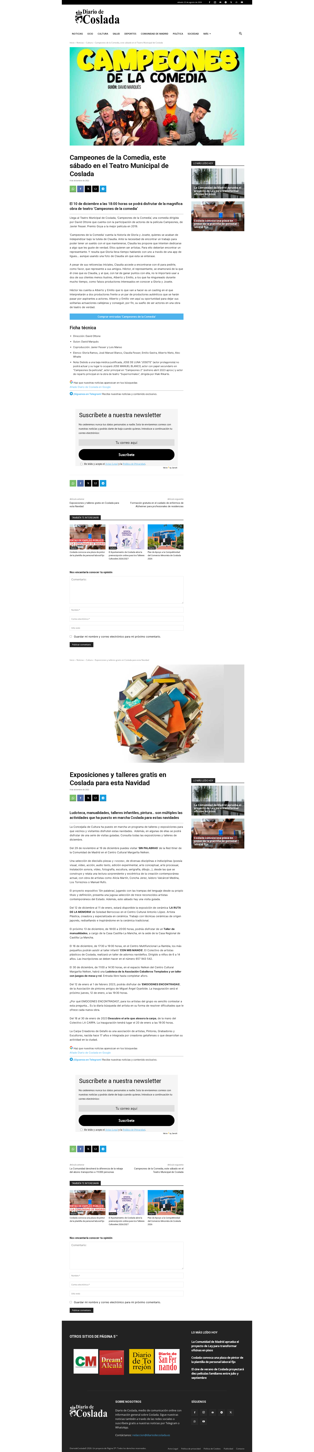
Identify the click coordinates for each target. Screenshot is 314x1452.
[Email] (95, 189)
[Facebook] (209, 2)
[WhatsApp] (236, 2)
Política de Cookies (212, 1448)
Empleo (74, 548)
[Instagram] (214, 2)
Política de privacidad (191, 1448)
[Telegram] (225, 2)
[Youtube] (241, 2)
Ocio (90, 33)
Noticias (77, 33)
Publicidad (228, 1448)
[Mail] (220, 2)
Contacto (240, 1448)
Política (178, 33)
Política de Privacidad (134, 463)
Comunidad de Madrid (154, 33)
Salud (116, 33)
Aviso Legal (111, 463)
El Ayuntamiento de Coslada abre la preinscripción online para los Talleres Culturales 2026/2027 (126, 555)
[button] (240, 34)
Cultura (103, 33)
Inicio (72, 42)
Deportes (130, 33)
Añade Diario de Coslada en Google (90, 386)
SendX (174, 467)
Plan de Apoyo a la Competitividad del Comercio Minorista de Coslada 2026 (164, 555)
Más (205, 33)
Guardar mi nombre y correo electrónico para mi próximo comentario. (117, 636)
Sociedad (193, 33)
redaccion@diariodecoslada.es (151, 1435)
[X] (231, 2)
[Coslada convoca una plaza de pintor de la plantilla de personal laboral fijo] (87, 536)
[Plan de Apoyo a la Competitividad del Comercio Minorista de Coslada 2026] (165, 536)
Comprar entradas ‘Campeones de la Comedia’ (127, 316)
